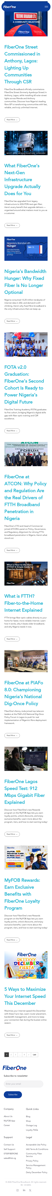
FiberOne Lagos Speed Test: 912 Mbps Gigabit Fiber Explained (24, 792)
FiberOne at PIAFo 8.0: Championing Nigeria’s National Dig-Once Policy (23, 693)
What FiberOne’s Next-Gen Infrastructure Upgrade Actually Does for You (22, 179)
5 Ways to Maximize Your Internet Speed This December (25, 996)
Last (34, 1054)
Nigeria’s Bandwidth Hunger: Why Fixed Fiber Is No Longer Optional (25, 282)
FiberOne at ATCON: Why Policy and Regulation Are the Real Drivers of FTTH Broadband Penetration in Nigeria (25, 497)
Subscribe (12, 1094)
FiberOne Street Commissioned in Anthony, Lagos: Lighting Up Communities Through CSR (22, 64)
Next (29, 1054)
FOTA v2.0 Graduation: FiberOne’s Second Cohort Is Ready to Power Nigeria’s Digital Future (24, 385)
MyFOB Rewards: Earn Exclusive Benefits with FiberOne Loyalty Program (22, 894)
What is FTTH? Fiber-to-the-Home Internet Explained (23, 603)
